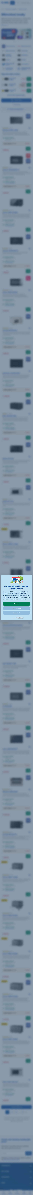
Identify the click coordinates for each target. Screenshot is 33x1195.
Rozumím (16, 604)
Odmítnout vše (16, 613)
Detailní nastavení (16, 608)
